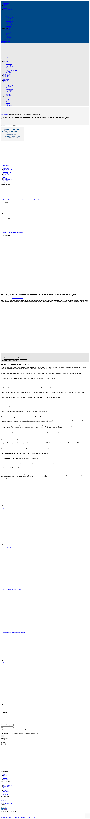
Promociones (6, 3)
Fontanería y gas (10, 21)
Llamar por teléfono (5, 57)
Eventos (5, 170)
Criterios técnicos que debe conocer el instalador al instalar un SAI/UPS (17, 216)
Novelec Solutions (7, 179)
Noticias (6, 114)
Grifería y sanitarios (7, 785)
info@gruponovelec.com (6, 803)
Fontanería (5, 76)
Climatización (9, 18)
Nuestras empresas (7, 9)
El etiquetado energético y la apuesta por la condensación (15, 359)
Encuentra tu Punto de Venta (4, 40)
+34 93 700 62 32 (5, 800)
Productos (5, 61)
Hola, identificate (5, 41)
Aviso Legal (14, 817)
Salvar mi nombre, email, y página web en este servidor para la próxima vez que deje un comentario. (24, 729)
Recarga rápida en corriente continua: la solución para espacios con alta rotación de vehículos (22, 199)
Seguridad (8, 27)
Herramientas (9, 22)
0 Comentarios (19, 298)
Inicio (2, 114)
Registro (5, 778)
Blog (4, 5)
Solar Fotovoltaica (7, 74)
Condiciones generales (6, 817)
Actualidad (8, 33)
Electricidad (8, 19)
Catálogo (5, 16)
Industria (5, 175)
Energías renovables (7, 169)
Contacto (5, 8)
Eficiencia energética (8, 167)
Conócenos (5, 28)
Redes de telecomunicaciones (12, 24)
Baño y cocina (9, 17)
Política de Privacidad (22, 817)
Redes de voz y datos (8, 787)
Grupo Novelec (6, 1)
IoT (4, 177)
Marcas (5, 6)
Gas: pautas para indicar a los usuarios (12, 357)
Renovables (8, 26)
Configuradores (6, 81)
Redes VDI (5, 180)
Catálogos (5, 4)
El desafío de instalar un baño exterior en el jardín (13, 232)
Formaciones (6, 173)
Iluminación (8, 23)
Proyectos (8, 32)
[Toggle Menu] (1, 59)
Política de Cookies (32, 817)
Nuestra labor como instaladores (10, 360)
